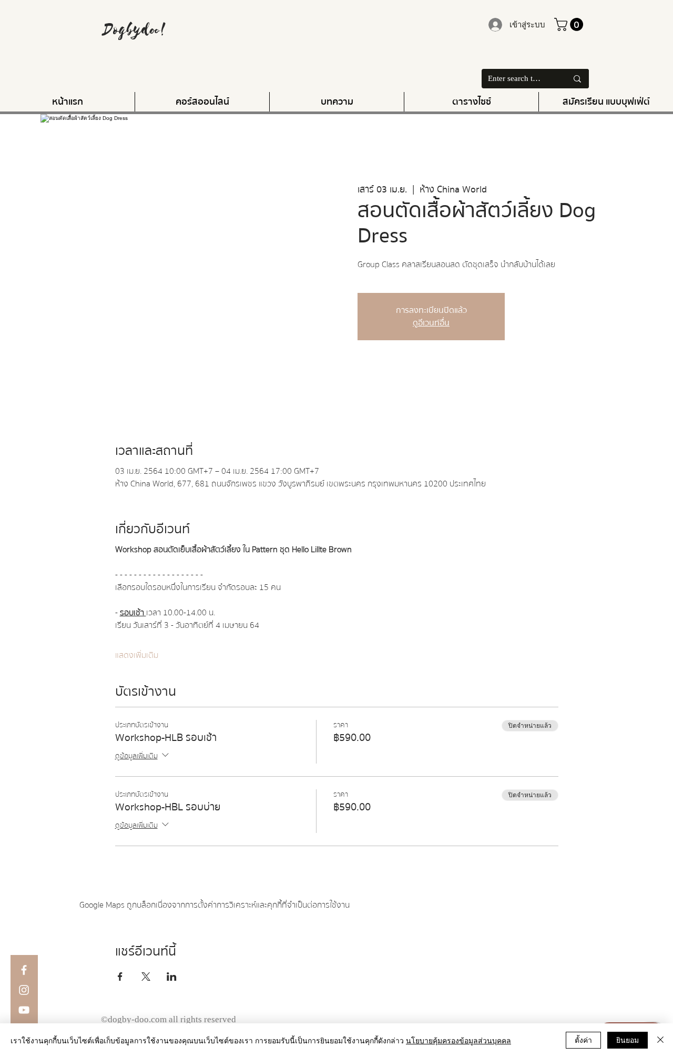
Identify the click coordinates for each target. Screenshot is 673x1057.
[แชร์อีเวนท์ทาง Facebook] (120, 976)
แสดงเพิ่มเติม (136, 655)
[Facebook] (23, 970)
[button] (570, 24)
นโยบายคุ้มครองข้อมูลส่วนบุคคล (458, 1040)
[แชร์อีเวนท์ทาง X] (146, 976)
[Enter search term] (577, 78)
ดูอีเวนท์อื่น (431, 323)
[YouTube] (23, 1010)
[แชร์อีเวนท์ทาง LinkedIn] (172, 976)
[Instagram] (23, 990)
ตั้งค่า (583, 1039)
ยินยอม (627, 1039)
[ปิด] (660, 1040)
